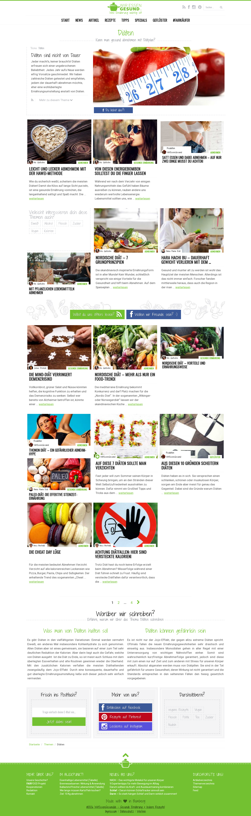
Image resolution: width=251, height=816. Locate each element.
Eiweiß (35, 223)
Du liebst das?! (114, 110)
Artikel (94, 20)
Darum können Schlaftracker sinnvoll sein (142, 790)
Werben (141, 811)
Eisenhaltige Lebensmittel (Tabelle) (79, 780)
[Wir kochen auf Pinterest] (200, 7)
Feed (195, 790)
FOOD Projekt (36, 783)
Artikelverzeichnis (202, 780)
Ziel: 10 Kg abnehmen (71, 793)
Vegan (34, 231)
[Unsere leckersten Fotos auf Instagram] (194, 7)
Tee (197, 717)
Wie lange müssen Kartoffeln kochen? (80, 790)
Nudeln (172, 724)
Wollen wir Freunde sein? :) (155, 314)
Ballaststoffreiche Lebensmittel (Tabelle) (82, 787)
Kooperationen (34, 787)
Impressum (111, 811)
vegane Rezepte (178, 709)
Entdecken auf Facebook (123, 707)
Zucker (77, 223)
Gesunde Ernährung (144, 162)
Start (65, 20)
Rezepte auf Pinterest (125, 716)
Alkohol (48, 223)
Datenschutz (127, 811)
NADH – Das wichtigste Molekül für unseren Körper (137, 780)
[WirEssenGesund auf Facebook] (189, 7)
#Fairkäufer (181, 20)
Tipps (125, 20)
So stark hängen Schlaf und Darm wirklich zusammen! (148, 793)
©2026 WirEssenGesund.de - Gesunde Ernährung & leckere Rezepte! (125, 807)
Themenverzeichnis (203, 783)
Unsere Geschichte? (37, 780)
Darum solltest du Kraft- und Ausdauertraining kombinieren (141, 787)
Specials (141, 20)
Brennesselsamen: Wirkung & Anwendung (82, 783)
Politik (186, 717)
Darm (113, 793)
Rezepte (110, 20)
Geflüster (160, 20)
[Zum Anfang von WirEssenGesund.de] (125, 756)
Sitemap (197, 787)
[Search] (221, 7)
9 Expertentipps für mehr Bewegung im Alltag (134, 783)
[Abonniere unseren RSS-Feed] (184, 7)
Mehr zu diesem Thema (54, 100)
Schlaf (113, 790)
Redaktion (31, 790)
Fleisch (63, 223)
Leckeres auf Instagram (126, 726)
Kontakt (30, 793)
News (79, 20)
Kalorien (49, 231)
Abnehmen (83, 162)
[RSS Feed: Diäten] (32, 100)
